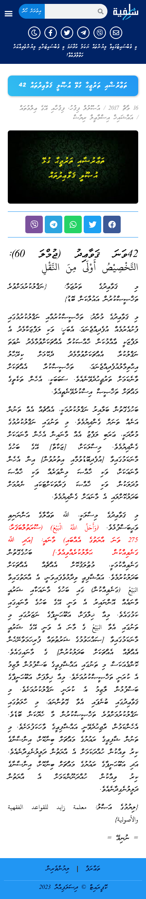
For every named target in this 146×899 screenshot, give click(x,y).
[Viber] (99, 32)
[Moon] (34, 32)
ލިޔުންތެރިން (57, 869)
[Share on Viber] (34, 224)
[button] (8, 13)
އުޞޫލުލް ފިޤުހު (85, 108)
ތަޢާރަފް (93, 869)
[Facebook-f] (50, 32)
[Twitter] (67, 32)
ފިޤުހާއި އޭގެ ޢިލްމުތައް (42, 108)
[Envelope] (116, 32)
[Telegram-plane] (83, 32)
